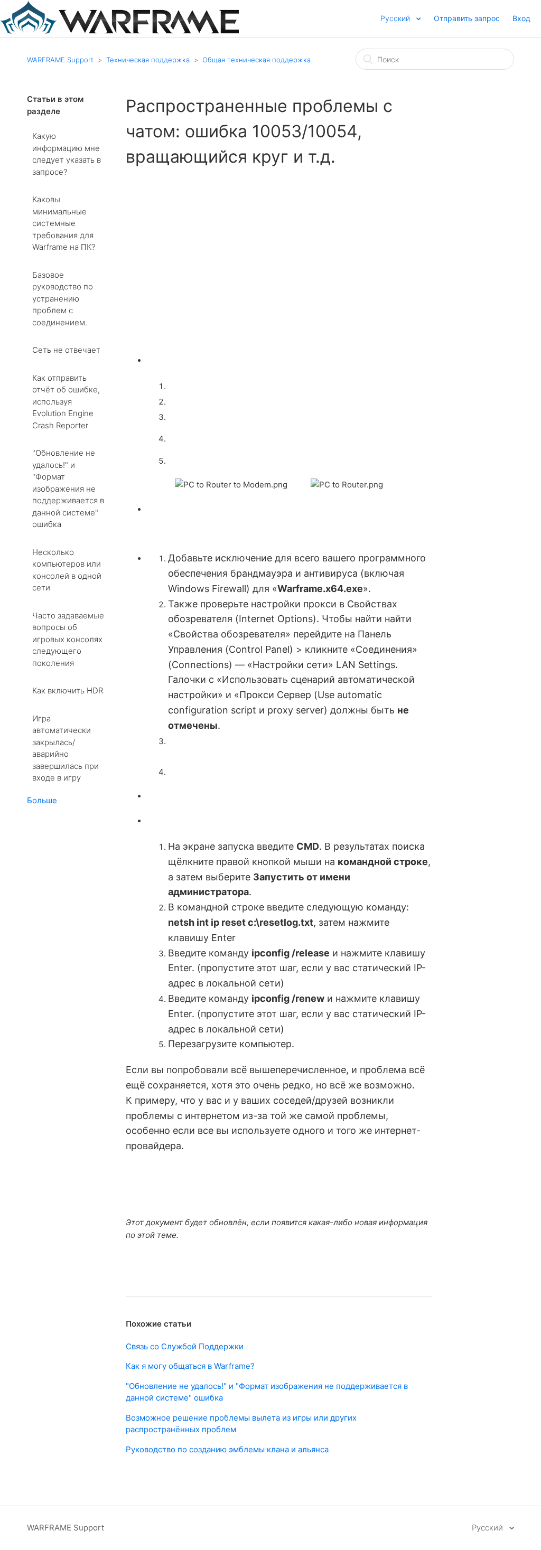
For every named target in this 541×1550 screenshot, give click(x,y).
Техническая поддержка (148, 59)
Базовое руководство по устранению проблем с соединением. (62, 298)
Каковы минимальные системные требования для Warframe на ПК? (63, 223)
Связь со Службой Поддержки (185, 1346)
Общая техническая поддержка (256, 59)
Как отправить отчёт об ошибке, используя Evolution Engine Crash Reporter (66, 401)
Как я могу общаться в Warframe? (190, 1366)
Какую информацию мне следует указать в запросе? (66, 154)
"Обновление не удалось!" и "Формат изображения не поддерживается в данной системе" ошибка (68, 488)
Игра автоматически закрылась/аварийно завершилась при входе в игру (65, 748)
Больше (42, 800)
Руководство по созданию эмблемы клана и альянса (227, 1449)
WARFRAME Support (60, 59)
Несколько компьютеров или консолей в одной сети (66, 570)
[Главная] (119, 31)
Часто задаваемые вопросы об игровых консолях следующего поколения (68, 639)
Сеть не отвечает (66, 350)
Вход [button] (521, 18)
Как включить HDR (67, 690)
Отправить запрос (467, 18)
